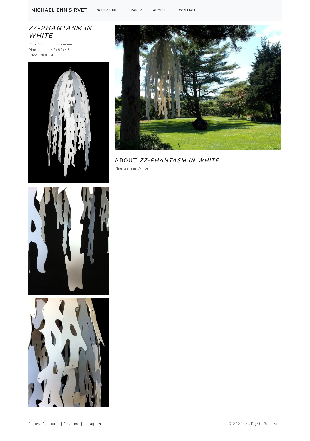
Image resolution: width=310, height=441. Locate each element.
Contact (187, 10)
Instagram (92, 423)
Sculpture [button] (107, 10)
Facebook (51, 423)
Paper (136, 10)
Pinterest (71, 423)
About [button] (159, 10)
